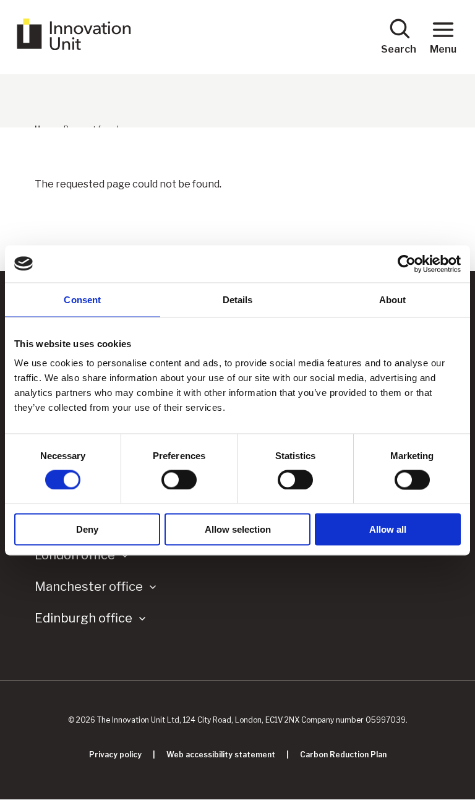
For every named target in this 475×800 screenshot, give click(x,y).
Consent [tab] (82, 299)
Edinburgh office (83, 618)
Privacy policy (115, 754)
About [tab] (392, 299)
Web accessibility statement (220, 754)
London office (75, 555)
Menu (443, 49)
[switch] (179, 479)
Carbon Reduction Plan (343, 754)
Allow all (387, 529)
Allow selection (238, 529)
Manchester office (89, 586)
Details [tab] (238, 299)
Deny (87, 529)
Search (398, 49)
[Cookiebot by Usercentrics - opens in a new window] (407, 263)
